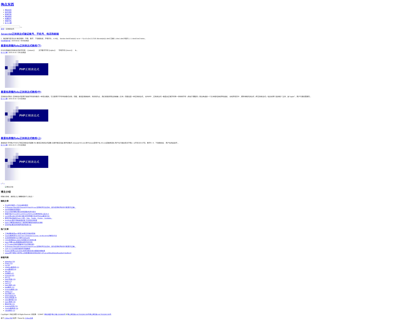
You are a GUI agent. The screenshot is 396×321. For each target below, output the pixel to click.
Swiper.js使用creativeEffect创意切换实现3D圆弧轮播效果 (25, 251)
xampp (8, 291)
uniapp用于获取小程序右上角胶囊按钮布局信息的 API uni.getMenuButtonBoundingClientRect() (38, 253)
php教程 (9, 273)
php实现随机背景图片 (13, 209)
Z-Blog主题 (29, 318)
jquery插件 (10, 285)
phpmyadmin (10, 295)
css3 (8, 283)
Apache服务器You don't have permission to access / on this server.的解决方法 (31, 235)
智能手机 (8, 21)
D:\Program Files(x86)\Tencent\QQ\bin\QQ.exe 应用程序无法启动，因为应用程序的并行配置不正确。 (40, 207)
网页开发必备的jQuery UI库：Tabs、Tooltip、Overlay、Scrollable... (28, 218)
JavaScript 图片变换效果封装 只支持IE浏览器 (21, 220)
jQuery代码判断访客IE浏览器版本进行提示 (20, 212)
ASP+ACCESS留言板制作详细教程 (17, 248)
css (7, 265)
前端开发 (8, 14)
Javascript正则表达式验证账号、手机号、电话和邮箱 (30, 34)
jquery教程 (10, 302)
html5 (8, 281)
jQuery (9, 263)
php (8, 271)
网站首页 (8, 10)
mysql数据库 (10, 269)
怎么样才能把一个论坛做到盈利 (16, 205)
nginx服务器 (11, 300)
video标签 (10, 310)
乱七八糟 (8, 23)
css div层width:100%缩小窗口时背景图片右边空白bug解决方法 (27, 216)
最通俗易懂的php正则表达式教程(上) (21, 138)
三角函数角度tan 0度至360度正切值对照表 (20, 233)
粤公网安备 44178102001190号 (100, 314)
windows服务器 (12, 267)
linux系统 (10, 293)
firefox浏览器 (10, 297)
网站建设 (8, 16)
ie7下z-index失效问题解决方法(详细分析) (19, 244)
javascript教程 (11, 289)
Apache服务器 (11, 308)
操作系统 (8, 12)
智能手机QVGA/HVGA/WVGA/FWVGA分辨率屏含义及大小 (27, 214)
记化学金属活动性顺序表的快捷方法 (18, 225)
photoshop (10, 261)
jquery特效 (10, 279)
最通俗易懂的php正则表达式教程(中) (21, 91)
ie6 (7, 277)
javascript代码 (11, 306)
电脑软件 (8, 19)
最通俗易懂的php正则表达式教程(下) (21, 45)
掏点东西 (7, 4)
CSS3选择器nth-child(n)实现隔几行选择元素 (20, 240)
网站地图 (47, 314)
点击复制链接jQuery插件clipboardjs (17, 238)
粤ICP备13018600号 (58, 314)
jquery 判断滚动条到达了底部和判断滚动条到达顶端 (23, 222)
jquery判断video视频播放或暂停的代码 (18, 242)
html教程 (9, 287)
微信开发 (10, 304)
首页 (2, 29)
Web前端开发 (5, 41)
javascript (9, 275)
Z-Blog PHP (9, 318)
